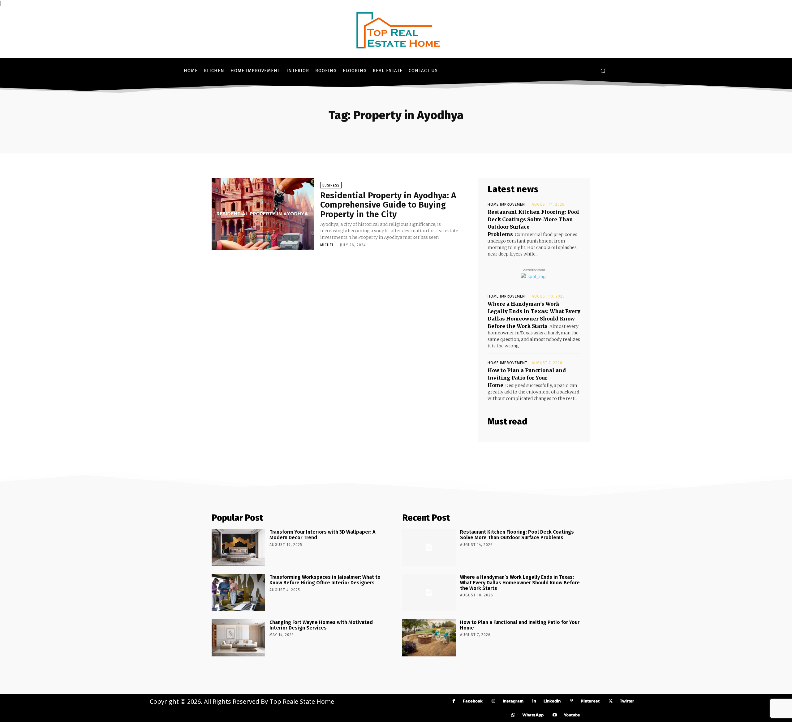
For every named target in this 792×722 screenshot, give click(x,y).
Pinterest (590, 700)
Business (330, 185)
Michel (327, 245)
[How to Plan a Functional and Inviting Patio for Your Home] (429, 637)
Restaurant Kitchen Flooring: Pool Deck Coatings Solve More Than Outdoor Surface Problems (517, 534)
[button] (603, 70)
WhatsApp (533, 714)
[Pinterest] (571, 701)
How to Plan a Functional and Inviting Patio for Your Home (527, 377)
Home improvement (507, 204)
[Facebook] (453, 701)
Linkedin (552, 700)
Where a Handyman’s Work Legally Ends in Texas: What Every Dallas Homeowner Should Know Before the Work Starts (520, 582)
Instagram (513, 700)
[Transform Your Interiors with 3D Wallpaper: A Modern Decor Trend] (238, 547)
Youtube (572, 714)
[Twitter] (610, 701)
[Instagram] (493, 701)
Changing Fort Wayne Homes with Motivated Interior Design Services (321, 625)
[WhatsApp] (513, 715)
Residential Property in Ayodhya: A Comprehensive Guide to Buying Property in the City (388, 205)
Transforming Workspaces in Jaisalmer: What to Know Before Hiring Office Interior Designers (325, 580)
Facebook (473, 700)
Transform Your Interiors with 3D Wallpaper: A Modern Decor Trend (322, 534)
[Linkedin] (534, 701)
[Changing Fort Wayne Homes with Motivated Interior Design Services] (238, 637)
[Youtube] (554, 715)
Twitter (627, 700)
